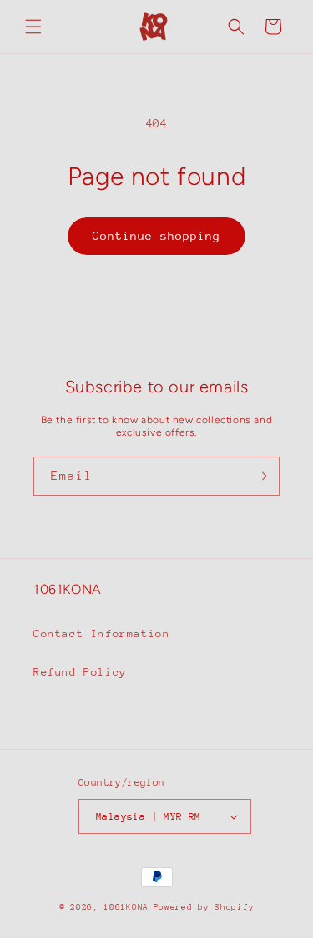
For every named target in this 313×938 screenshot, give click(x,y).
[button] (33, 26)
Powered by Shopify (204, 907)
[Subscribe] (260, 476)
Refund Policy (80, 672)
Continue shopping (156, 235)
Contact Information (101, 633)
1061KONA (126, 907)
